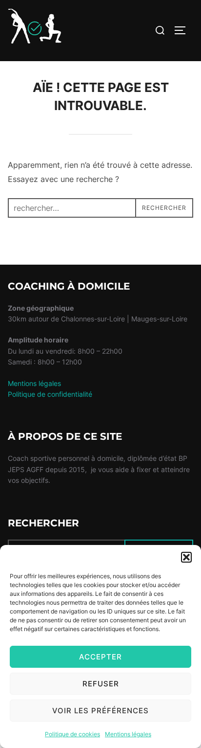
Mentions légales (128, 734)
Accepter (100, 656)
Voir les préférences (100, 710)
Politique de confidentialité (50, 394)
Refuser (100, 683)
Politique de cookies (72, 734)
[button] (186, 557)
